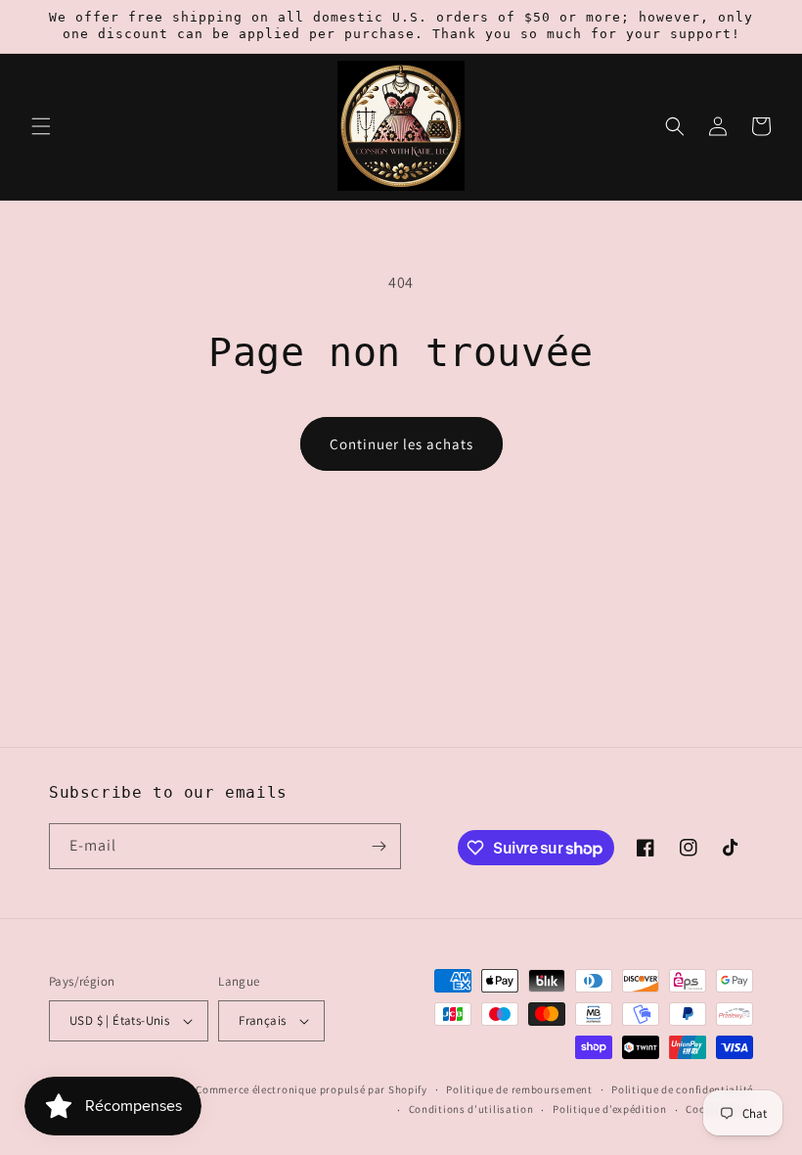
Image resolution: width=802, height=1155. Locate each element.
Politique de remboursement (519, 1089)
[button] (41, 126)
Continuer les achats (401, 444)
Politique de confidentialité (682, 1089)
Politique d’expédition (609, 1109)
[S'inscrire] (378, 846)
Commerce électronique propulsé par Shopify (311, 1089)
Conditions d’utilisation (471, 1109)
